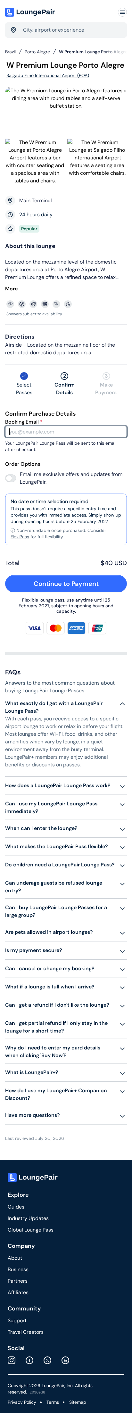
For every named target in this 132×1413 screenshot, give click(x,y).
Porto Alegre (37, 52)
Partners (18, 1281)
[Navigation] (122, 12)
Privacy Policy (22, 1402)
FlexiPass (20, 537)
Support (17, 1320)
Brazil (10, 52)
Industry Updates (28, 1218)
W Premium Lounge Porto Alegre (93, 52)
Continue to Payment (66, 584)
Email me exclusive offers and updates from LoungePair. (71, 478)
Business (18, 1269)
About (15, 1258)
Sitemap (77, 1402)
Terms (52, 1402)
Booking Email (24, 422)
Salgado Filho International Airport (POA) (47, 75)
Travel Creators (26, 1332)
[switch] (10, 478)
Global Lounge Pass (31, 1229)
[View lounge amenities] (67, 304)
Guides (16, 1206)
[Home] (30, 12)
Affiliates (18, 1292)
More (11, 288)
